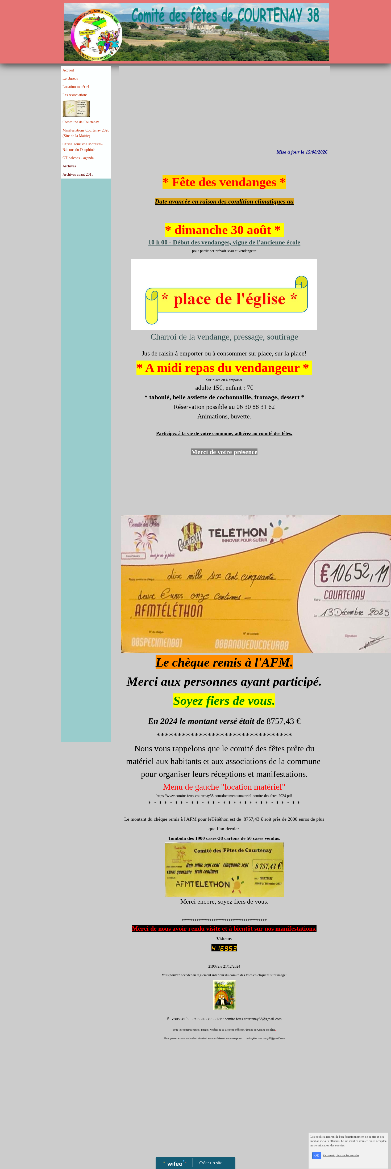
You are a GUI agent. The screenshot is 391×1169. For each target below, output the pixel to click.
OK (316, 1155)
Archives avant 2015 (78, 174)
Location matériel (76, 87)
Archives (69, 166)
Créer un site (210, 1162)
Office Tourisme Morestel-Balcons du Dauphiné (83, 147)
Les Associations (75, 95)
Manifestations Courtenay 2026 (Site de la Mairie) (86, 133)
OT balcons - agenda (78, 158)
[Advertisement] (86, 287)
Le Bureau (70, 79)
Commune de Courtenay (81, 122)
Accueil (68, 70)
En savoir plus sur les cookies (341, 1155)
